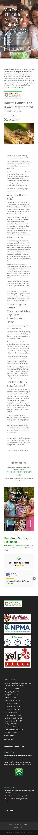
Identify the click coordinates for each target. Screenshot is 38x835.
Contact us (10, 450)
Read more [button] (10, 583)
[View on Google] (8, 574)
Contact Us (17, 825)
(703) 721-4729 (9, 739)
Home (10, 825)
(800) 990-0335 (9, 735)
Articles (25, 825)
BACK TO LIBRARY (14, 49)
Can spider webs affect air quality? (16, 796)
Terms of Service (18, 827)
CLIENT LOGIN (8, 810)
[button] (3, 578)
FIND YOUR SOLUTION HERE (16, 41)
